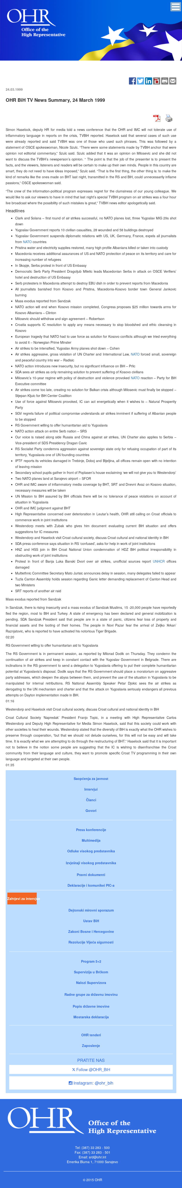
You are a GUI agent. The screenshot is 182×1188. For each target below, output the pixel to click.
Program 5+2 (91, 961)
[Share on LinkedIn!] (148, 80)
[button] (176, 6)
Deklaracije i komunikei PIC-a (91, 885)
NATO (27, 241)
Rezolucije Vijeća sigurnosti (91, 942)
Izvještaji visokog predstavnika (91, 862)
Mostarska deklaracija (91, 1016)
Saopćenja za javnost (91, 778)
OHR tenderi (91, 1034)
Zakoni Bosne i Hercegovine (91, 931)
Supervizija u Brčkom (91, 972)
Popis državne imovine (91, 1006)
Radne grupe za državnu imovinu (91, 994)
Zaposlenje (91, 1045)
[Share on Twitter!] (140, 80)
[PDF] (156, 80)
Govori (91, 810)
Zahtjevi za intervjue (22, 898)
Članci (91, 799)
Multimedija (91, 840)
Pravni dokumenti (91, 874)
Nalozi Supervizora (91, 982)
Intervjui (91, 789)
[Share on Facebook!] (132, 80)
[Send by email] (172, 80)
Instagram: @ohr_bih (92, 1083)
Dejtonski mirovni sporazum (91, 910)
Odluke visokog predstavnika (91, 851)
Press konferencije (91, 829)
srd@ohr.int (97, 1157)
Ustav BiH (91, 920)
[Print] (164, 80)
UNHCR (159, 561)
